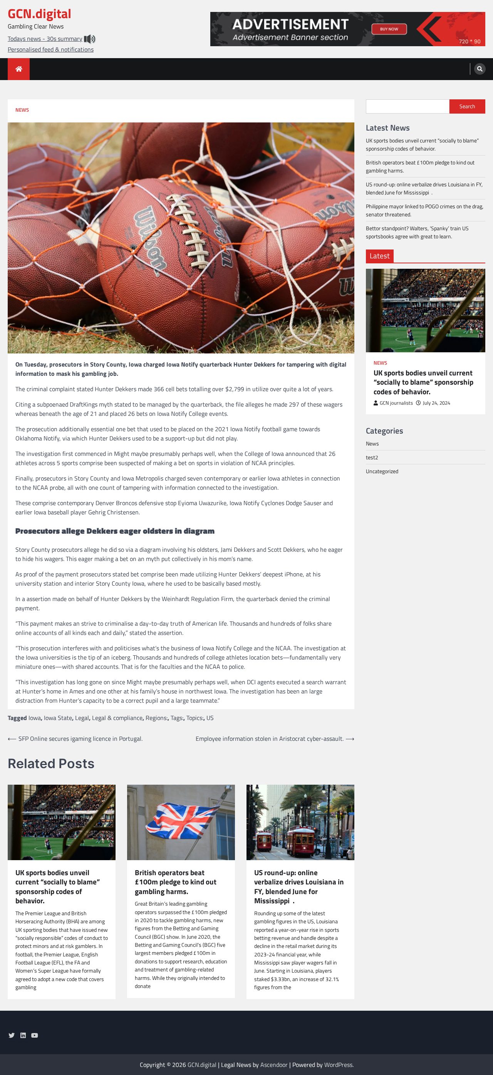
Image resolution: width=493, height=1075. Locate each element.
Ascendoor (274, 1064)
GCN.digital (39, 13)
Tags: (177, 717)
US (210, 717)
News (22, 110)
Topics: (194, 717)
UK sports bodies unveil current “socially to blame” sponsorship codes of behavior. (57, 887)
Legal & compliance (117, 717)
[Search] (480, 69)
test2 (372, 457)
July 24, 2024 (436, 403)
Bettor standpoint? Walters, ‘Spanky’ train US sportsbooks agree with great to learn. (417, 232)
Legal (82, 717)
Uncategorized (382, 471)
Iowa (35, 717)
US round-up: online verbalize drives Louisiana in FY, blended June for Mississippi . (299, 887)
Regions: (157, 717)
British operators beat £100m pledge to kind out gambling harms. (175, 882)
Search (467, 106)
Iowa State (58, 717)
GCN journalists (396, 403)
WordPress (338, 1064)
